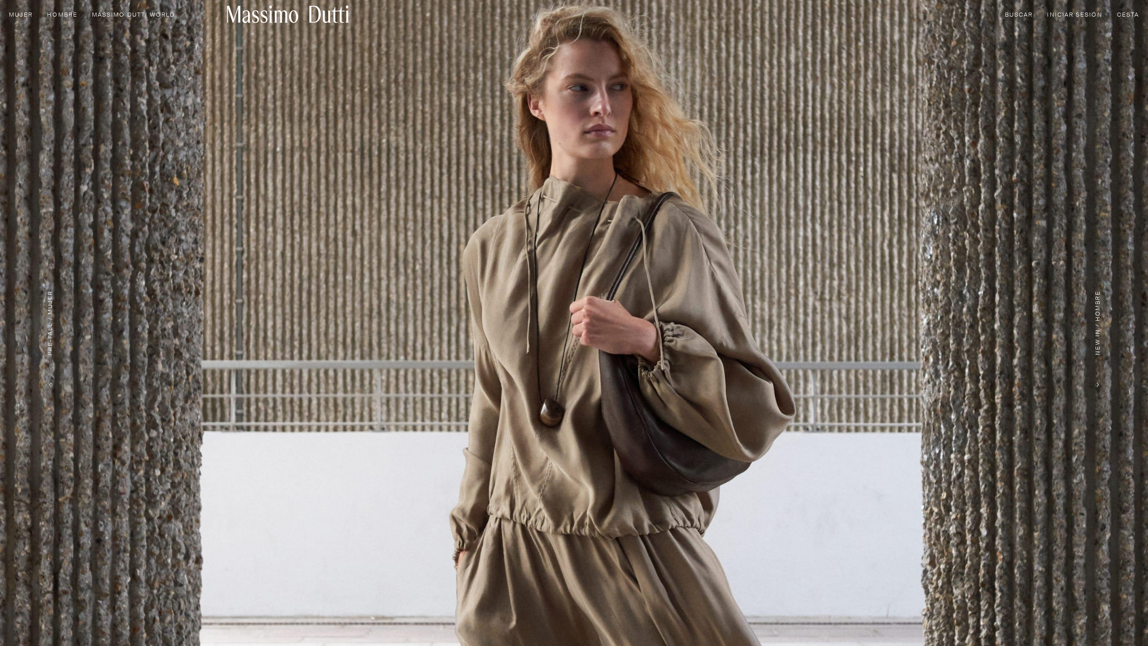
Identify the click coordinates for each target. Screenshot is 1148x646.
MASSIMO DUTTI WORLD (133, 15)
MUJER (21, 15)
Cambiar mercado (991, 625)
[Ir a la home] (288, 14)
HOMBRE (62, 15)
